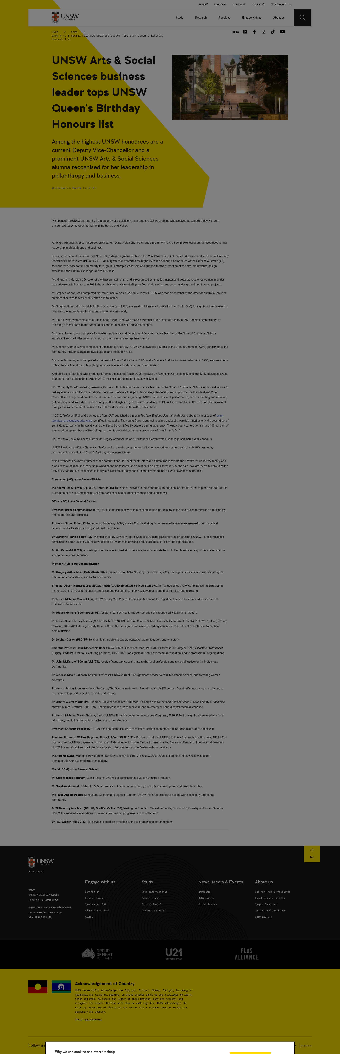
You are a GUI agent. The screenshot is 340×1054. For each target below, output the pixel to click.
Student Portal (152, 904)
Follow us (36, 1045)
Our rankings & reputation (272, 891)
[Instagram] (263, 32)
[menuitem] (180, 17)
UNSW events (206, 898)
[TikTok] (272, 32)
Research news (207, 904)
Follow (235, 31)
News (74, 31)
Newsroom (204, 891)
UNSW (55, 31)
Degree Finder (151, 898)
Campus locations (266, 904)
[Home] (65, 17)
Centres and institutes (270, 910)
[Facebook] (254, 32)
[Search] (302, 17)
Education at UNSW (97, 910)
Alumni (89, 916)
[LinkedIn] (245, 32)
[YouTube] (282, 32)
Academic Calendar (154, 910)
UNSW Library (263, 916)
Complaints (305, 1045)
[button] (312, 854)
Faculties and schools (270, 898)
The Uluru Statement (88, 1019)
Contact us (92, 891)
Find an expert (95, 898)
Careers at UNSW (95, 904)
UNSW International (154, 891)
